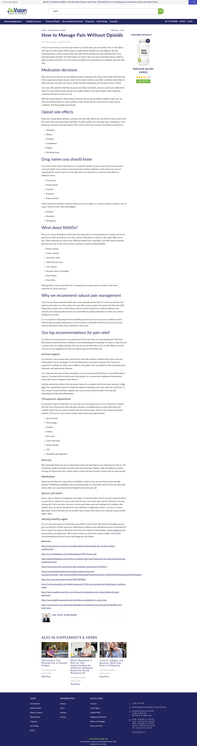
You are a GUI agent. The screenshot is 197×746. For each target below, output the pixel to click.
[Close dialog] (119, 351)
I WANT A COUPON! (98, 389)
